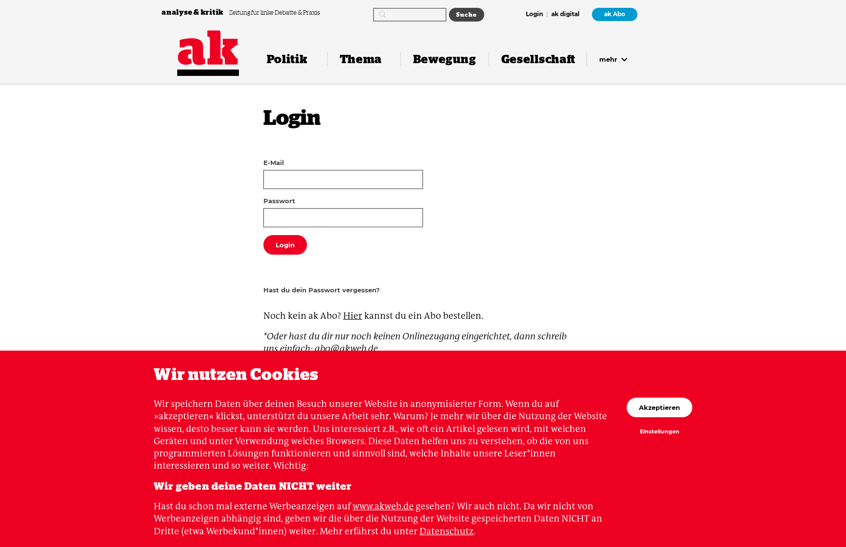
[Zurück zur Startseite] (208, 47)
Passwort (279, 201)
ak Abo (614, 14)
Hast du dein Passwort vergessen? (321, 290)
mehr (609, 59)
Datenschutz (446, 531)
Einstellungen (660, 432)
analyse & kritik (193, 12)
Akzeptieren (659, 407)
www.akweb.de (383, 506)
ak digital (565, 15)
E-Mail (273, 162)
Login (534, 15)
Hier (352, 315)
